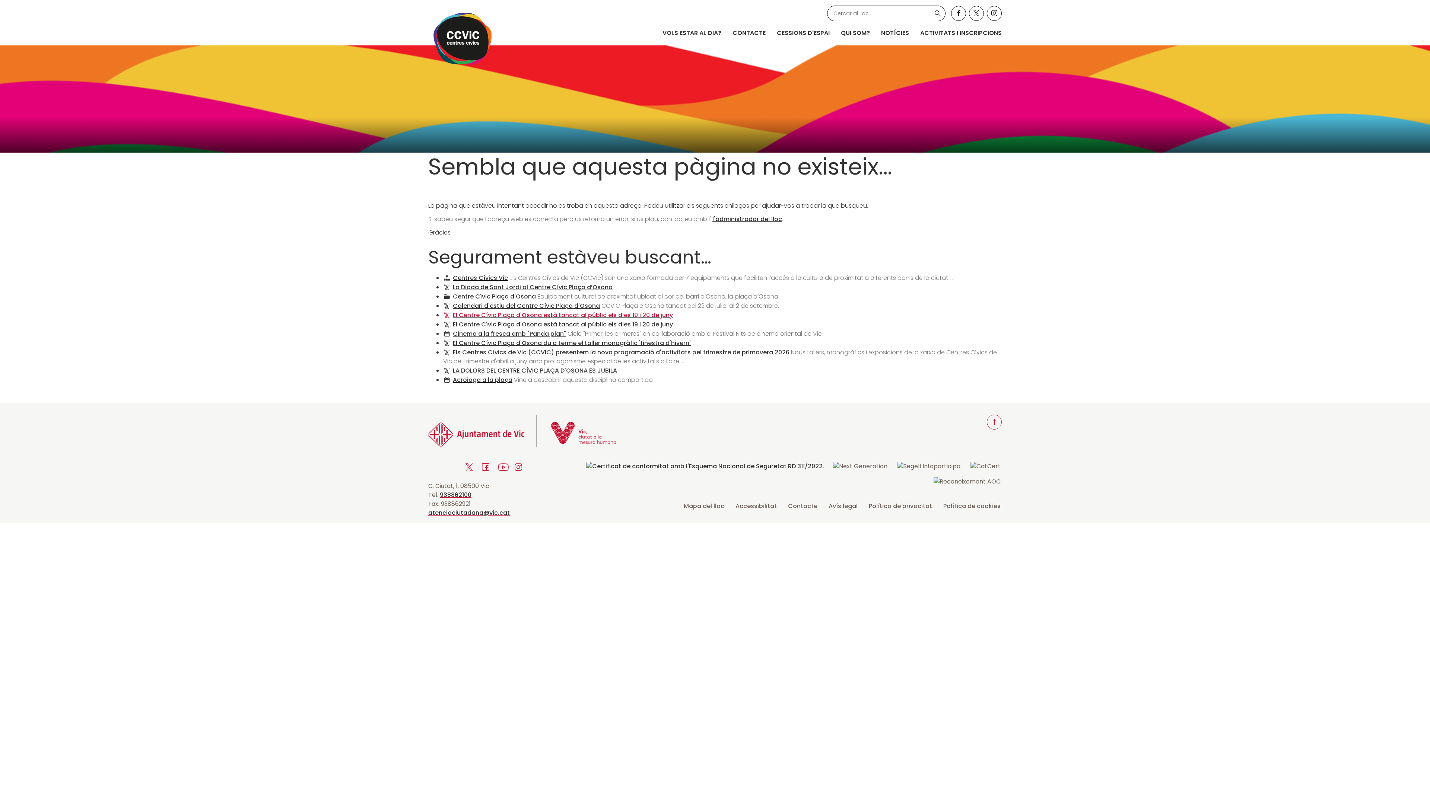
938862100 (455, 495)
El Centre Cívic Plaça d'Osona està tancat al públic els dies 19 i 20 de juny (563, 315)
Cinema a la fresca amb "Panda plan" (509, 333)
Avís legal (843, 506)
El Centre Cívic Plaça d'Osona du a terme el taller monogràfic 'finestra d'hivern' (572, 343)
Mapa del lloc (704, 506)
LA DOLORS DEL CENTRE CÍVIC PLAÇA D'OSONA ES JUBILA (535, 370)
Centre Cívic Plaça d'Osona (494, 296)
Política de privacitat (900, 506)
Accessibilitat (756, 506)
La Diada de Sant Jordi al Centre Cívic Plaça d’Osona (533, 287)
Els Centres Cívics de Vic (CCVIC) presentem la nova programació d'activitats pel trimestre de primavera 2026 (621, 352)
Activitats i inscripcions (961, 33)
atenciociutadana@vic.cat (469, 512)
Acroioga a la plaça (482, 380)
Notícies (895, 33)
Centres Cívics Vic (480, 278)
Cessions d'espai (803, 33)
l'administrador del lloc (747, 219)
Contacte (749, 33)
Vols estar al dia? (691, 33)
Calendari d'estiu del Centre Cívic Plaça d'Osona (526, 306)
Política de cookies (972, 506)
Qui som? (855, 33)
